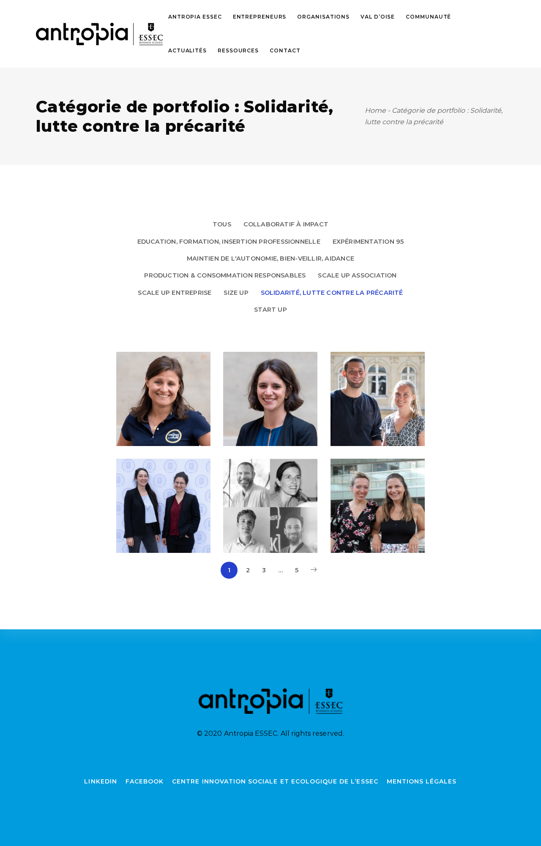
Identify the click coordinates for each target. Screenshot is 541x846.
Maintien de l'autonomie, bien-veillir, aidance (270, 258)
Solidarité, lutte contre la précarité (332, 293)
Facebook (145, 781)
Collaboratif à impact (286, 224)
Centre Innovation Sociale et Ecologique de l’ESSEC (275, 781)
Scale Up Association (357, 275)
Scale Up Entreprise (174, 293)
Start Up (270, 309)
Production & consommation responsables (225, 275)
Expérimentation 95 (368, 241)
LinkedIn (100, 781)
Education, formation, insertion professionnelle (228, 241)
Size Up (236, 293)
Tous (222, 224)
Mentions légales (422, 781)
